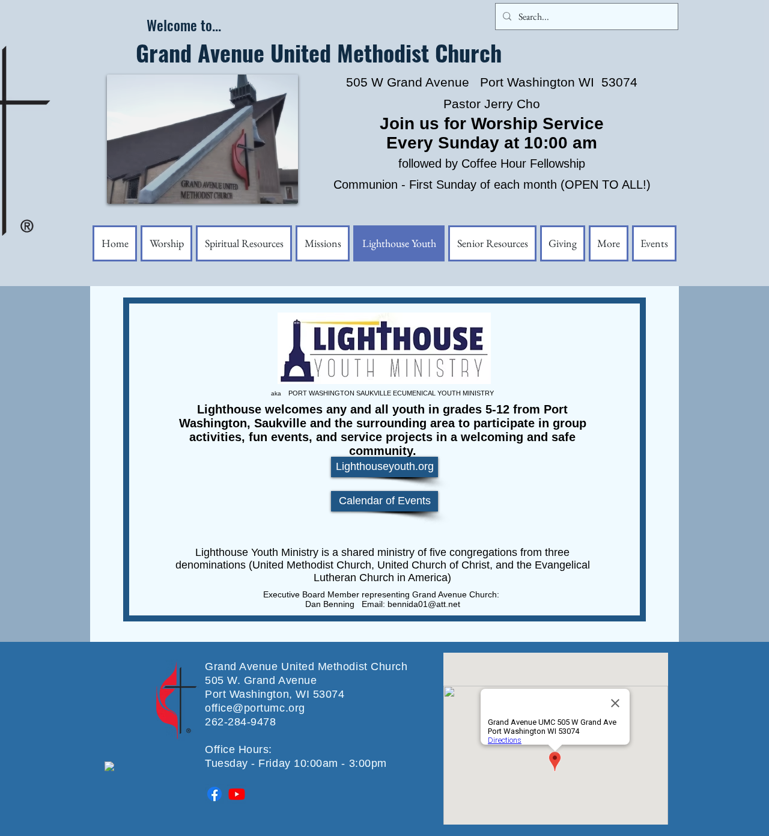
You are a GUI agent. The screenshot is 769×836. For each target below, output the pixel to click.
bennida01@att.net (424, 604)
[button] (608, 243)
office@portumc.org (255, 708)
